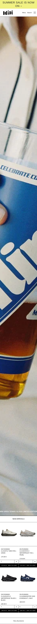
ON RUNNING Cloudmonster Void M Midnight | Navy (27, 596)
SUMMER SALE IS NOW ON (18, 4)
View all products (18, 621)
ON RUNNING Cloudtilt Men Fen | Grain (8, 551)
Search (29, 12)
